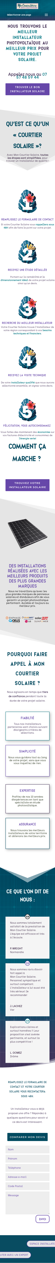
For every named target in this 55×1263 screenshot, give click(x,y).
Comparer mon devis (27, 1137)
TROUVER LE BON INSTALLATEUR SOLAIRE (27, 89)
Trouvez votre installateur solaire (27, 485)
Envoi (42, 1219)
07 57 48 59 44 (31, 76)
